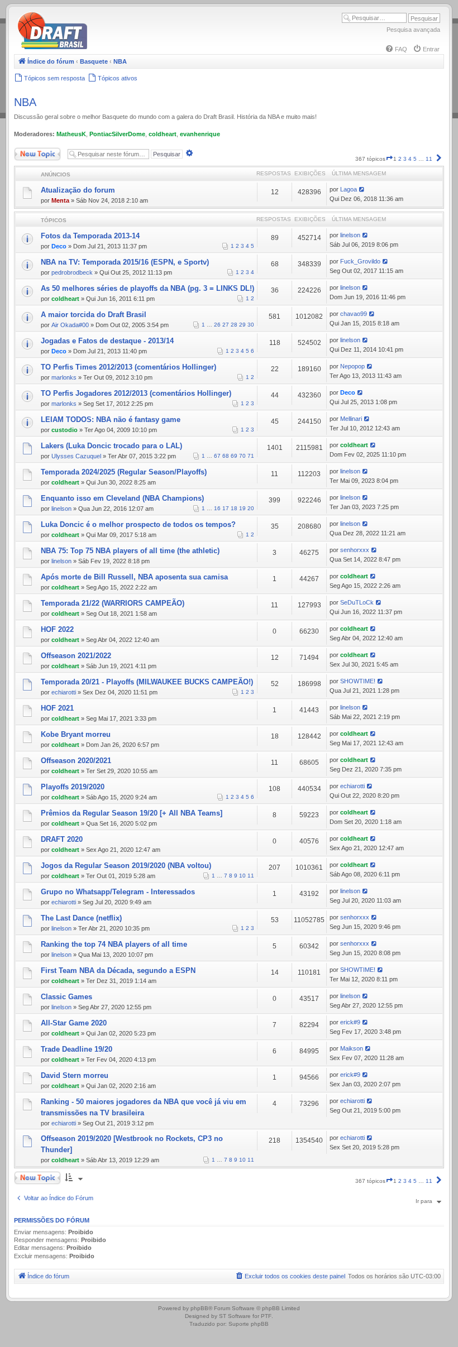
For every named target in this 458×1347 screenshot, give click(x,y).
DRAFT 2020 (62, 839)
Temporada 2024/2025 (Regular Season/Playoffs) (124, 472)
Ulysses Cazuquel (76, 456)
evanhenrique (200, 134)
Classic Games (66, 997)
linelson (350, 235)
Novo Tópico (30, 151)
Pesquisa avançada (413, 29)
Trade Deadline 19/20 (76, 1049)
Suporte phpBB (248, 1324)
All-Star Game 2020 (74, 1023)
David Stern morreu (74, 1075)
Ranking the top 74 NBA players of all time (114, 944)
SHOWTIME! (357, 681)
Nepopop (352, 366)
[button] (389, 159)
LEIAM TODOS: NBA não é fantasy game (110, 419)
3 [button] (405, 159)
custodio (64, 429)
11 (250, 876)
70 (242, 456)
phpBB (199, 1308)
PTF (266, 1316)
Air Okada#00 (70, 325)
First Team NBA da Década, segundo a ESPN (118, 970)
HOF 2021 (57, 708)
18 (234, 508)
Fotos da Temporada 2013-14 (90, 236)
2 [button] (400, 159)
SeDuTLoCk (357, 602)
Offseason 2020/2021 (76, 760)
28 (234, 325)
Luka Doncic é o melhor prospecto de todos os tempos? (138, 524)
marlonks (64, 377)
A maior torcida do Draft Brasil (93, 314)
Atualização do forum (78, 190)
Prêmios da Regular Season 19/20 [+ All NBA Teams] (131, 813)
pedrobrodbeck (72, 272)
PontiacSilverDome (117, 134)
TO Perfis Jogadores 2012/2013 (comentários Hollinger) (136, 393)
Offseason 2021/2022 (76, 655)
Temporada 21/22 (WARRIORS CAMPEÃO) (112, 603)
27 (225, 325)
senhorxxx (354, 550)
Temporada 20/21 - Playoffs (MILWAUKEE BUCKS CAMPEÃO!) (147, 682)
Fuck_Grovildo (360, 261)
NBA (25, 102)
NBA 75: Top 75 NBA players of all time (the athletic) (130, 551)
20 (250, 508)
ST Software (235, 1316)
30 (250, 325)
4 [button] (410, 159)
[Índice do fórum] (100, 47)
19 (242, 508)
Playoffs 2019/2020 (72, 787)
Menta (60, 200)
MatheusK (71, 134)
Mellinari (351, 418)
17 (225, 508)
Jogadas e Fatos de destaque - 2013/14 (107, 341)
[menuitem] (396, 49)
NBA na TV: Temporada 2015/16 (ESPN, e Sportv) (125, 262)
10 (242, 876)
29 (242, 325)
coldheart (162, 134)
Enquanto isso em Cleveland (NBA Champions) (122, 498)
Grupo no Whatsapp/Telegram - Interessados (118, 892)
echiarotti (63, 692)
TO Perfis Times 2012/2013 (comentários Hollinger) (128, 367)
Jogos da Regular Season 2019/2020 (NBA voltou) (126, 865)
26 (217, 325)
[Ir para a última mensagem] (362, 189)
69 (234, 456)
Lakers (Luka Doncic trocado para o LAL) (111, 446)
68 (225, 456)
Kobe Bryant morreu (76, 734)
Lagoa (348, 189)
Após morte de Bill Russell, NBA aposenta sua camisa (134, 577)
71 (250, 456)
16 (217, 508)
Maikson (351, 1048)
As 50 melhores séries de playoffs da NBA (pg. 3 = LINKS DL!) (147, 288)
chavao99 (353, 313)
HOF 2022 (57, 629)
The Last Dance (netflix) (81, 918)
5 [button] (415, 159)
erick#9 (350, 1022)
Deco (58, 246)
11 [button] (429, 159)
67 (217, 456)
